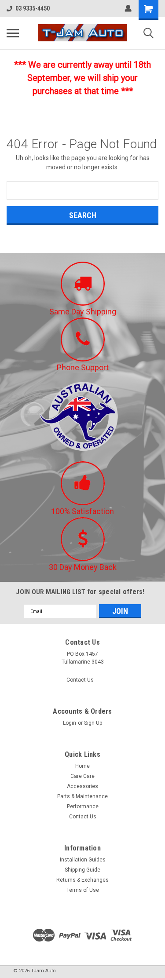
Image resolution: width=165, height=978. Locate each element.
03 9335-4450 (32, 8)
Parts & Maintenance (82, 796)
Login (69, 723)
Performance (83, 806)
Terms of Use (82, 890)
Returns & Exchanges (82, 880)
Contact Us (80, 680)
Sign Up (93, 723)
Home (82, 766)
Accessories (82, 786)
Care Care (82, 776)
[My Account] (128, 8)
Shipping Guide (82, 870)
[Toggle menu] (13, 33)
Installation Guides (83, 860)
